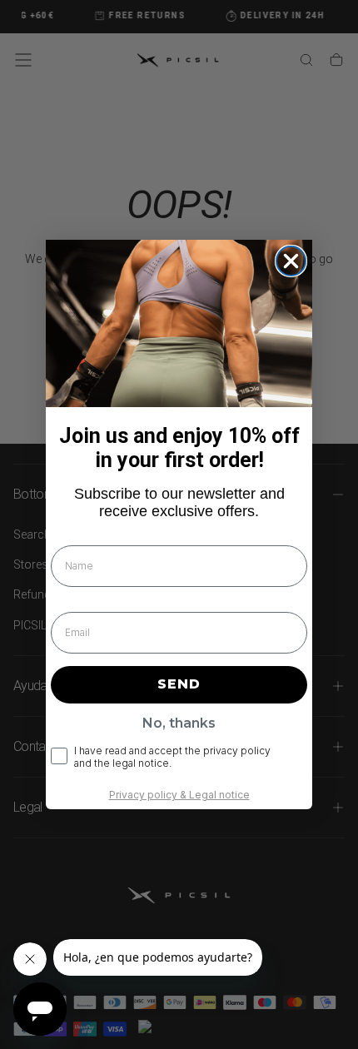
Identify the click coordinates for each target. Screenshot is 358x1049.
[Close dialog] (291, 261)
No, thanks (179, 723)
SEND (179, 684)
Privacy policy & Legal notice (179, 794)
